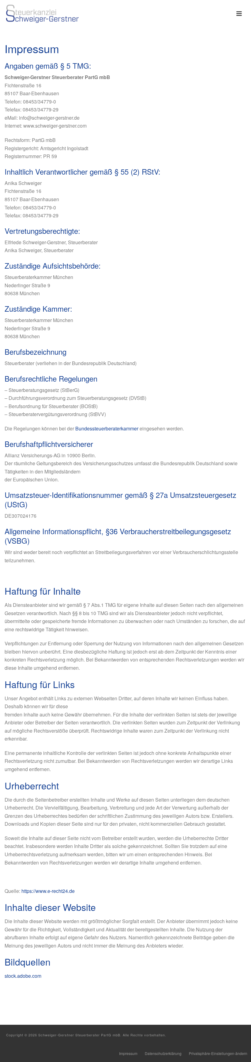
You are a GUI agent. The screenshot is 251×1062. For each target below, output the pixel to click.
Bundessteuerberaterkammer (106, 428)
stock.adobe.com (23, 975)
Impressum (128, 1053)
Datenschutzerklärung (163, 1053)
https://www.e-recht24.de (48, 890)
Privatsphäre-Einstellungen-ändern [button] (218, 1053)
